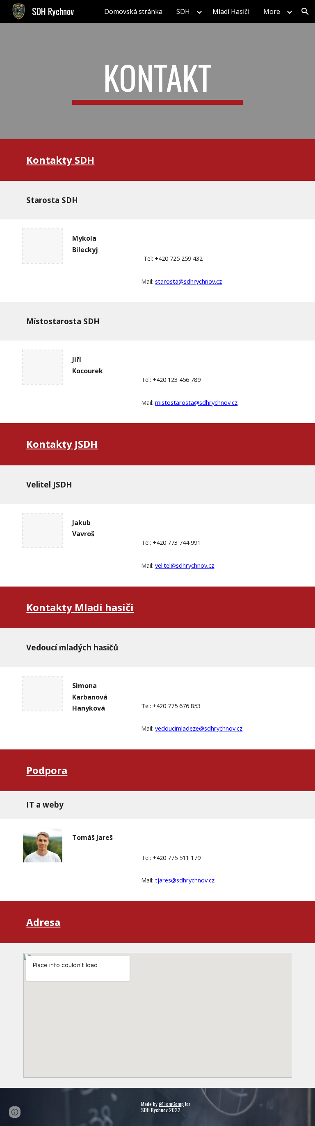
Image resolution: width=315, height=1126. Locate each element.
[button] (305, 11)
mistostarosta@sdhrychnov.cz (196, 402)
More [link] (271, 11)
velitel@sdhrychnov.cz (184, 565)
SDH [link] (183, 11)
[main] (157, 81)
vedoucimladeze (177, 728)
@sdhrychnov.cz (220, 728)
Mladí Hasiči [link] (230, 11)
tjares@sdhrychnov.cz (185, 880)
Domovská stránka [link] (133, 11)
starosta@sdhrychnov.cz (188, 281)
